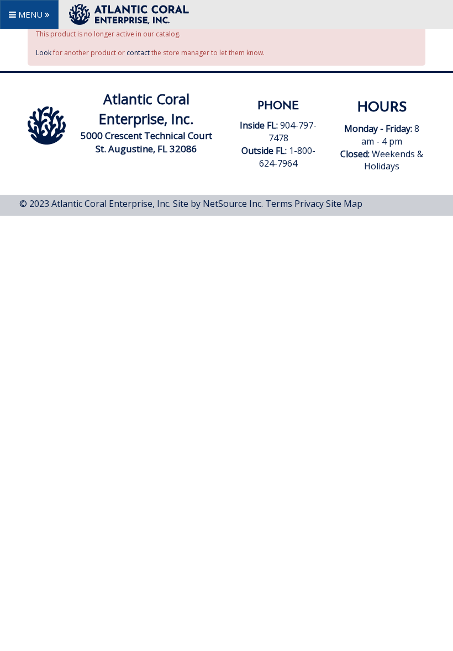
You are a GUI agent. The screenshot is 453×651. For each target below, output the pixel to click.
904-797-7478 (279, 138)
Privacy (309, 204)
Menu (30, 14)
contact (138, 52)
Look (43, 52)
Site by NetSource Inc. (218, 204)
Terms (278, 204)
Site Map (344, 204)
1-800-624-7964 (287, 157)
